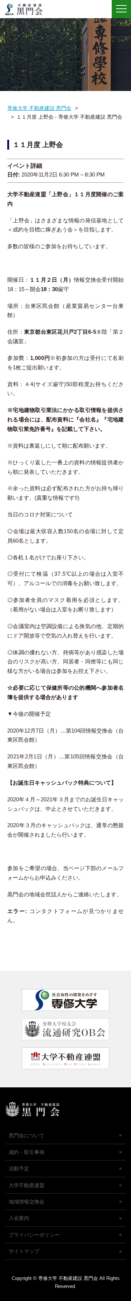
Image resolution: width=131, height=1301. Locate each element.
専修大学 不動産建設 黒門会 (26, 9)
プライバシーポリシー (34, 1235)
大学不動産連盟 (26, 1185)
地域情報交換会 (26, 1202)
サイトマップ (24, 1251)
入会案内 (19, 1218)
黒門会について (26, 1135)
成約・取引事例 (26, 1152)
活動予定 (19, 1168)
